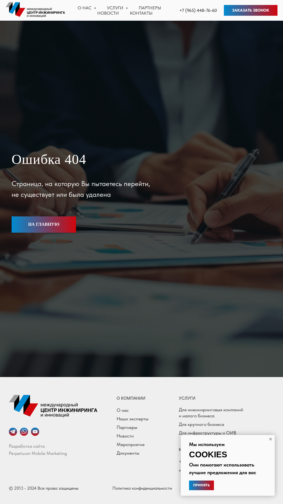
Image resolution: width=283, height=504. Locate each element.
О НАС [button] (85, 7)
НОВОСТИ (108, 13)
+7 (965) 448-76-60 (198, 10)
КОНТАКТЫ (141, 13)
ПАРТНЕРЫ (150, 7)
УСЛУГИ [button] (115, 7)
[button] (250, 10)
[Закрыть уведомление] (270, 439)
